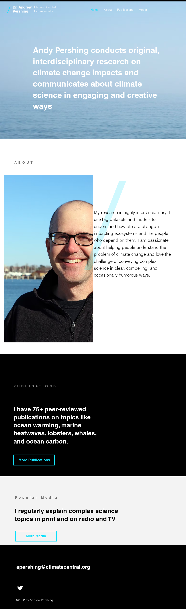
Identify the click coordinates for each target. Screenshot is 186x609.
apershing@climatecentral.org (53, 567)
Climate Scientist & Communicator (46, 9)
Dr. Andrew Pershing (22, 9)
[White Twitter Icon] (20, 588)
